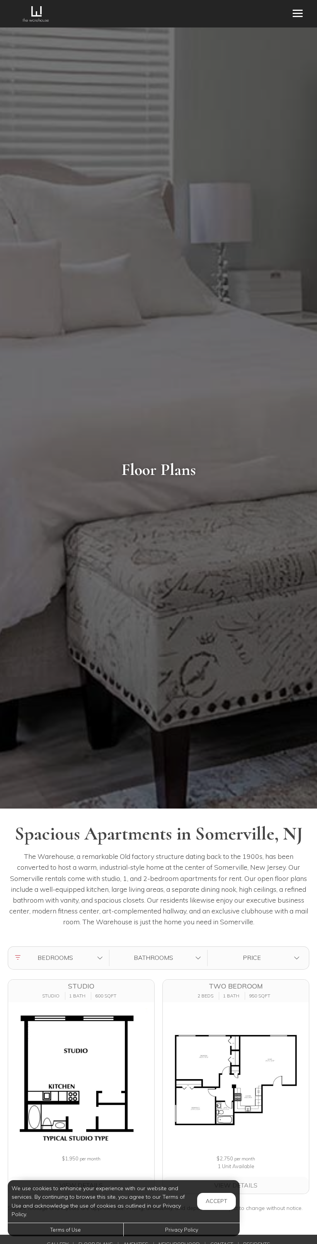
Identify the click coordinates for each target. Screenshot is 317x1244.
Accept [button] (216, 1201)
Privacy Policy (181, 1230)
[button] (60, 958)
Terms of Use (65, 1230)
